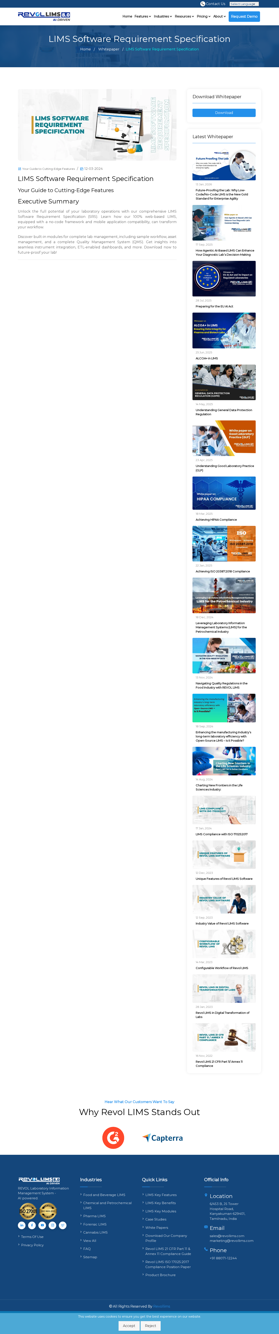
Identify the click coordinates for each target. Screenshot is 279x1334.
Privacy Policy (32, 1245)
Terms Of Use (32, 1237)
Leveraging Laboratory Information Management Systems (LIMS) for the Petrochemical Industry (221, 627)
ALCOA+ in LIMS (207, 358)
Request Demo (244, 16)
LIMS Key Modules (160, 1211)
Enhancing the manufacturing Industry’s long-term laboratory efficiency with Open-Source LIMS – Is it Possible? (223, 736)
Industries (162, 16)
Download (224, 113)
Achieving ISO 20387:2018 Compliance (223, 571)
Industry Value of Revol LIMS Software (222, 923)
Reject (150, 1326)
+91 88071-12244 (223, 1258)
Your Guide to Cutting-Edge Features (48, 168)
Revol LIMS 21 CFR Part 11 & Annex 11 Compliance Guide (168, 1251)
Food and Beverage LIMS (104, 1195)
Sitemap (90, 1257)
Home (127, 16)
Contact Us (215, 4)
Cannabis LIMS (95, 1232)
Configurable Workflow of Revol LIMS (222, 968)
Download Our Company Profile (166, 1238)
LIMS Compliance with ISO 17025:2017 (222, 834)
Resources (183, 16)
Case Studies (155, 1219)
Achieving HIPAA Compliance (216, 519)
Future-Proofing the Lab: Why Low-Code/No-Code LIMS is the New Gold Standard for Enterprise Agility (222, 194)
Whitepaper (108, 49)
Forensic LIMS (95, 1224)
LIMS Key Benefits (160, 1203)
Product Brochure (160, 1275)
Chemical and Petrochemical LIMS (107, 1205)
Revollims (161, 1306)
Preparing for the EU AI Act (214, 306)
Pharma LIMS (94, 1216)
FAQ (87, 1249)
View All (89, 1241)
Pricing (202, 16)
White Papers (156, 1228)
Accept (129, 1326)
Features (141, 16)
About (218, 16)
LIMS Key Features (161, 1195)
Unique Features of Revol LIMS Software (224, 878)
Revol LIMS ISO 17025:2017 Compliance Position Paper (168, 1264)
